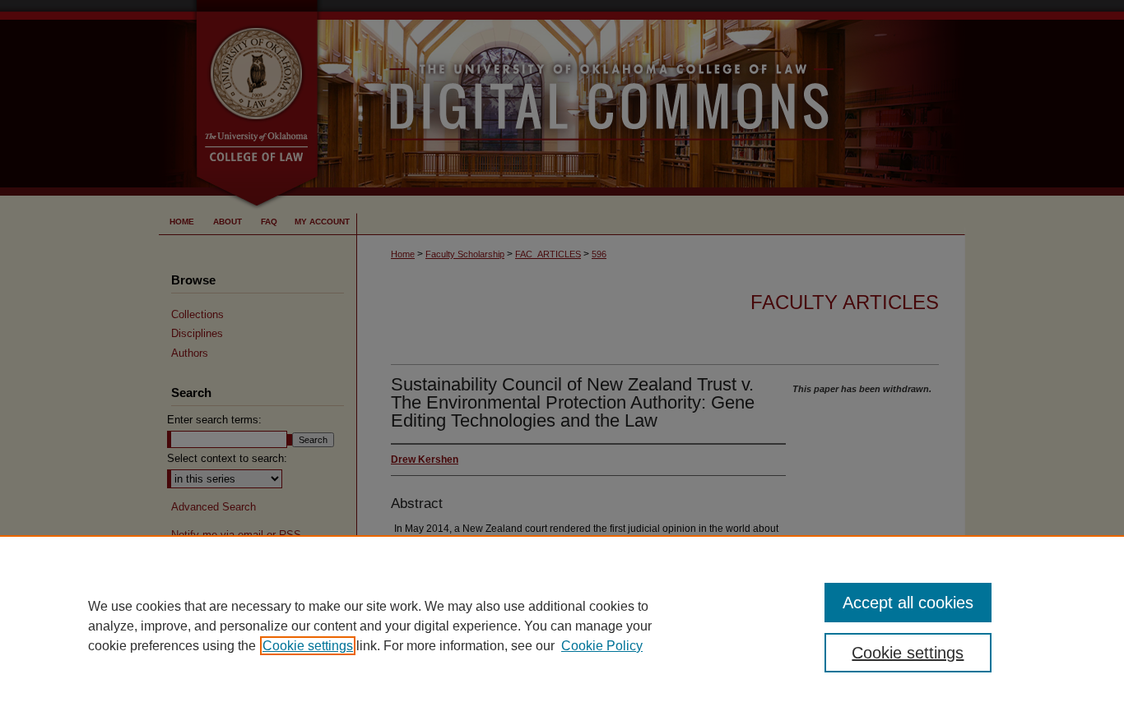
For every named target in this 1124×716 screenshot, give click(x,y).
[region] (562, 625)
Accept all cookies (908, 603)
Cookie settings (307, 646)
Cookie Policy (602, 646)
